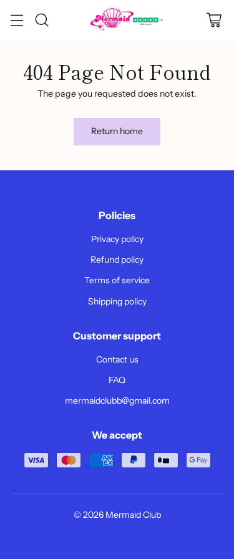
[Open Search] (41, 20)
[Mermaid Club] (127, 19)
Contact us (117, 359)
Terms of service (117, 280)
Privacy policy (117, 239)
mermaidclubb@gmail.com (117, 400)
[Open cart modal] (214, 20)
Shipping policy (117, 301)
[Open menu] (16, 20)
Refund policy (117, 259)
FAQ (117, 380)
